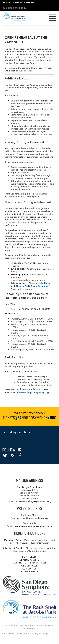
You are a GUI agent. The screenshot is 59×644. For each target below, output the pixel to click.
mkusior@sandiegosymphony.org (33, 525)
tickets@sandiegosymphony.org (33, 501)
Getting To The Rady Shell (29, 562)
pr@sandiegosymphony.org (33, 517)
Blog (45, 633)
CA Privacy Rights (32, 633)
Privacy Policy (15, 633)
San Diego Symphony (14, 8)
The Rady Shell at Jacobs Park (19, 2)
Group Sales (29, 565)
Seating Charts (29, 559)
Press (4, 633)
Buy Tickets (29, 556)
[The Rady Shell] (14, 18)
